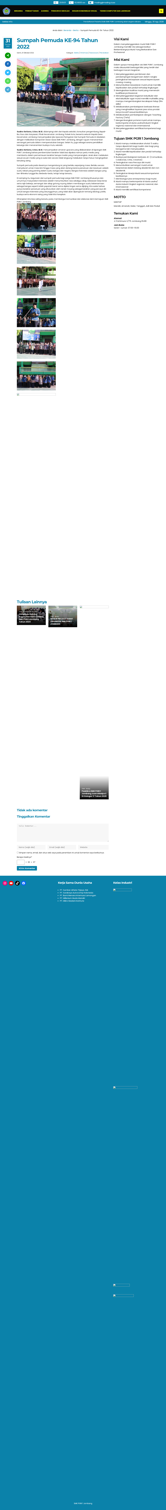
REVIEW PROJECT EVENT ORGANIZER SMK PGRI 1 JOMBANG (61, 621)
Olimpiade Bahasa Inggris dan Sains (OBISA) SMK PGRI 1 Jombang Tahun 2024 (31, 618)
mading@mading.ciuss (105, 2)
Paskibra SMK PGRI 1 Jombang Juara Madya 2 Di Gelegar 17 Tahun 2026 (94, 793)
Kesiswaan (94, 53)
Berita (75, 30)
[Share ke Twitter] (8, 72)
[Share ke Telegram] (8, 90)
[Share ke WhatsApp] (8, 81)
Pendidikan (104, 53)
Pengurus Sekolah (60, 11)
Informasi (84, 53)
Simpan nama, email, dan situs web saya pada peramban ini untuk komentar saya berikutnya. (61, 852)
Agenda (45, 11)
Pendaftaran (32, 11)
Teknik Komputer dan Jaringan (115, 11)
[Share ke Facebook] (8, 64)
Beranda (18, 11)
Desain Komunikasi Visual (84, 11)
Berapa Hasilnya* (24, 857)
